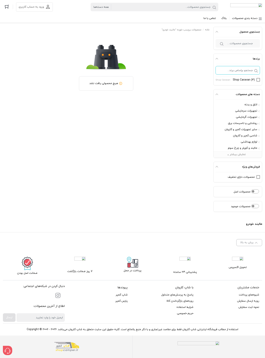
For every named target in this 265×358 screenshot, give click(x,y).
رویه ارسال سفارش (248, 301)
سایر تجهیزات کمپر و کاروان (241, 129)
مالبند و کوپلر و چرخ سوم (242, 148)
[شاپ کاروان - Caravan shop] (246, 7)
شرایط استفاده (185, 307)
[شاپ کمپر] (66, 347)
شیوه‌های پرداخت (249, 295)
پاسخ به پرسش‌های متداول (177, 295)
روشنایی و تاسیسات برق (242, 123)
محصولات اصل (242, 192)
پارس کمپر (121, 301)
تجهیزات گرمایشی (246, 117)
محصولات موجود (241, 206)
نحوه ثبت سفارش (248, 307)
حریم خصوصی (185, 313)
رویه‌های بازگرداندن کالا (179, 301)
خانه (207, 29)
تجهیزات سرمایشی (246, 111)
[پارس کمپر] (198, 346)
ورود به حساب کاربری (31, 7)
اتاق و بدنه (250, 104)
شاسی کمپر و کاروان (245, 135)
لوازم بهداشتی (249, 142)
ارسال (9, 317)
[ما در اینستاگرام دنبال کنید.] (58, 296)
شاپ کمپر (122, 295)
